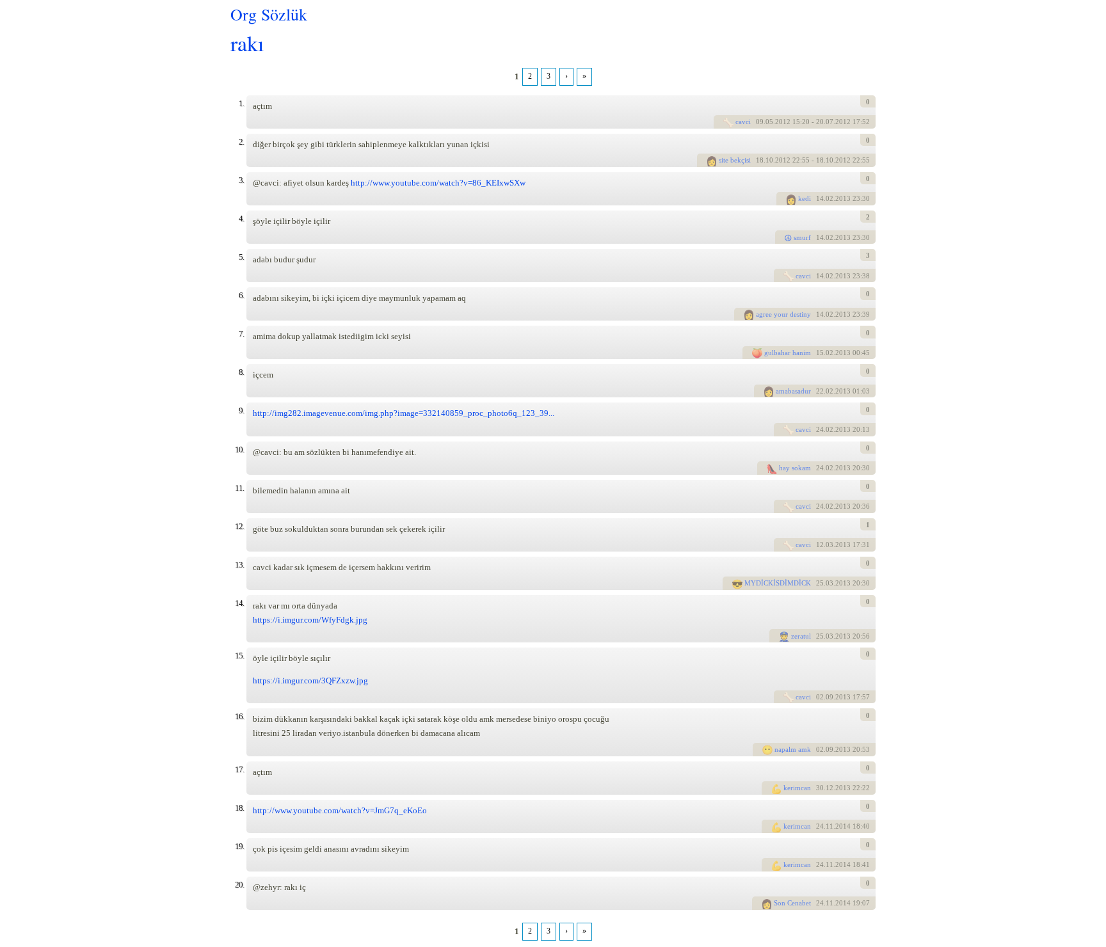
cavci (743, 121)
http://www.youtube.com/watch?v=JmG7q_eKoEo (340, 810)
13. (239, 564)
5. (241, 257)
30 (820, 788)
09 (760, 121)
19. (239, 846)
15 (820, 352)
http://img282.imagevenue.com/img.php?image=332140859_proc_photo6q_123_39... (403, 413)
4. (241, 218)
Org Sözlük (268, 14)
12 (820, 544)
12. (239, 526)
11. (239, 488)
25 (820, 583)
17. (239, 769)
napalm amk (792, 749)
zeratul (801, 636)
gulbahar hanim (787, 352)
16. (239, 716)
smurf (802, 237)
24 (820, 429)
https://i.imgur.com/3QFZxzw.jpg (310, 680)
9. (241, 410)
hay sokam (795, 468)
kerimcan (797, 788)
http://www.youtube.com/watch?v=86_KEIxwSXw (438, 182)
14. (239, 603)
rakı (247, 42)
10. (239, 449)
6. (241, 295)
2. (241, 142)
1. (241, 103)
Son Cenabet (792, 903)
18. (239, 808)
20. (239, 884)
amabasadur (793, 391)
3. (241, 180)
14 (820, 198)
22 (820, 391)
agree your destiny (783, 314)
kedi (804, 198)
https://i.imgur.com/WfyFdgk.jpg (310, 620)
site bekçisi (735, 160)
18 (760, 160)
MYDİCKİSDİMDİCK (777, 583)
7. (241, 333)
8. (241, 372)
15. (239, 655)
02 (820, 697)
